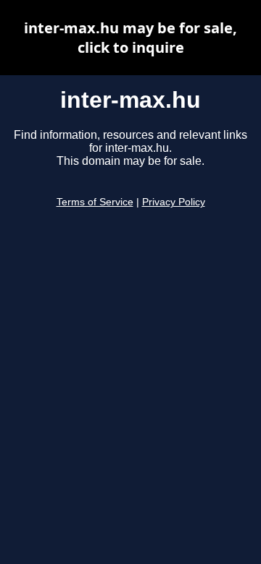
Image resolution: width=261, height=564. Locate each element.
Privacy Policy (173, 202)
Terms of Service (95, 202)
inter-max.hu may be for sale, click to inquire (130, 37)
